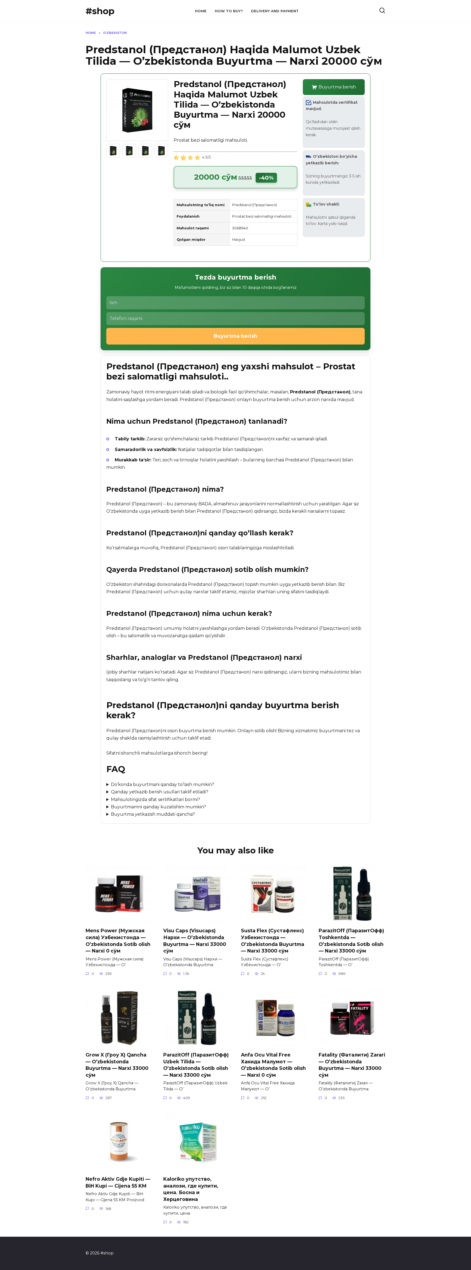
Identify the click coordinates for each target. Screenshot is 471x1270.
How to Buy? (229, 11)
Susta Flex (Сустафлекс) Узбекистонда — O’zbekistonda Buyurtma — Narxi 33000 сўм (272, 941)
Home (201, 11)
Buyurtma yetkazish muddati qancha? (153, 814)
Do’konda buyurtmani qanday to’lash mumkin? (162, 784)
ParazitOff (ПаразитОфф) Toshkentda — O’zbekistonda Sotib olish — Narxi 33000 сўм (351, 941)
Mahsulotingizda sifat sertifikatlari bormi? (155, 799)
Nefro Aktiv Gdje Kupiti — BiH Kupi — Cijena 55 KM (118, 1182)
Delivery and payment (275, 11)
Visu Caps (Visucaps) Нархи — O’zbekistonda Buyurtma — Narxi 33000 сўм (194, 941)
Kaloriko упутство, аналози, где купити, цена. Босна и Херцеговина (190, 1189)
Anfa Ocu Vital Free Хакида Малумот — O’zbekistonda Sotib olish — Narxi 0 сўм (273, 1065)
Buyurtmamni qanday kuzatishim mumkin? (158, 806)
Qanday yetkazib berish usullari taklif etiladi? (159, 791)
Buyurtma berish (337, 87)
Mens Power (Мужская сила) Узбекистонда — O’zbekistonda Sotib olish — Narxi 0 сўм (118, 941)
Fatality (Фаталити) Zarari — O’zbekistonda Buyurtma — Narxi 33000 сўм (352, 1065)
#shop (100, 11)
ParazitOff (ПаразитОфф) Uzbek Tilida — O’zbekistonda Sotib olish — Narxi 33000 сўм (196, 1065)
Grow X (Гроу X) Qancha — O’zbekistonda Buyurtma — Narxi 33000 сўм (117, 1065)
